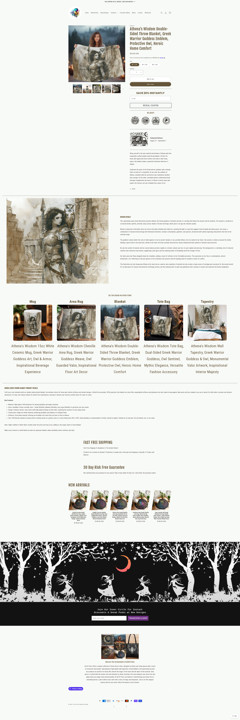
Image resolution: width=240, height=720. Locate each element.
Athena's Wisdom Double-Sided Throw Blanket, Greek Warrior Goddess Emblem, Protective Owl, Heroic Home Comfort (120, 336)
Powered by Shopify (83, 704)
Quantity (132, 68)
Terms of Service (120, 706)
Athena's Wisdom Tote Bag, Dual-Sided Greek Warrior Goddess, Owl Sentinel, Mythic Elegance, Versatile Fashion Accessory (164, 336)
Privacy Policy (108, 706)
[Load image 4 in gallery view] (106, 88)
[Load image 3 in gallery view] (96, 88)
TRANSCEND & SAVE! (138, 618)
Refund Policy (131, 706)
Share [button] (133, 189)
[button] (114, 13)
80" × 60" (155, 64)
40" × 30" (134, 64)
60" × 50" (145, 64)
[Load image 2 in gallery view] (87, 88)
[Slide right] (123, 89)
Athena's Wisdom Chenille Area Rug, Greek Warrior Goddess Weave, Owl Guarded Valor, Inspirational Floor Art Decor (76, 336)
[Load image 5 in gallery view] (116, 88)
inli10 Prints (76, 704)
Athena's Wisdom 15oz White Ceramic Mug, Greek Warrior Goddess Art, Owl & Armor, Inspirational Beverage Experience (32, 336)
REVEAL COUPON (150, 105)
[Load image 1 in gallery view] (77, 88)
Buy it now (150, 84)
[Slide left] (70, 89)
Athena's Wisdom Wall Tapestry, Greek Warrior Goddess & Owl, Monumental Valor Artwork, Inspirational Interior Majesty (207, 336)
